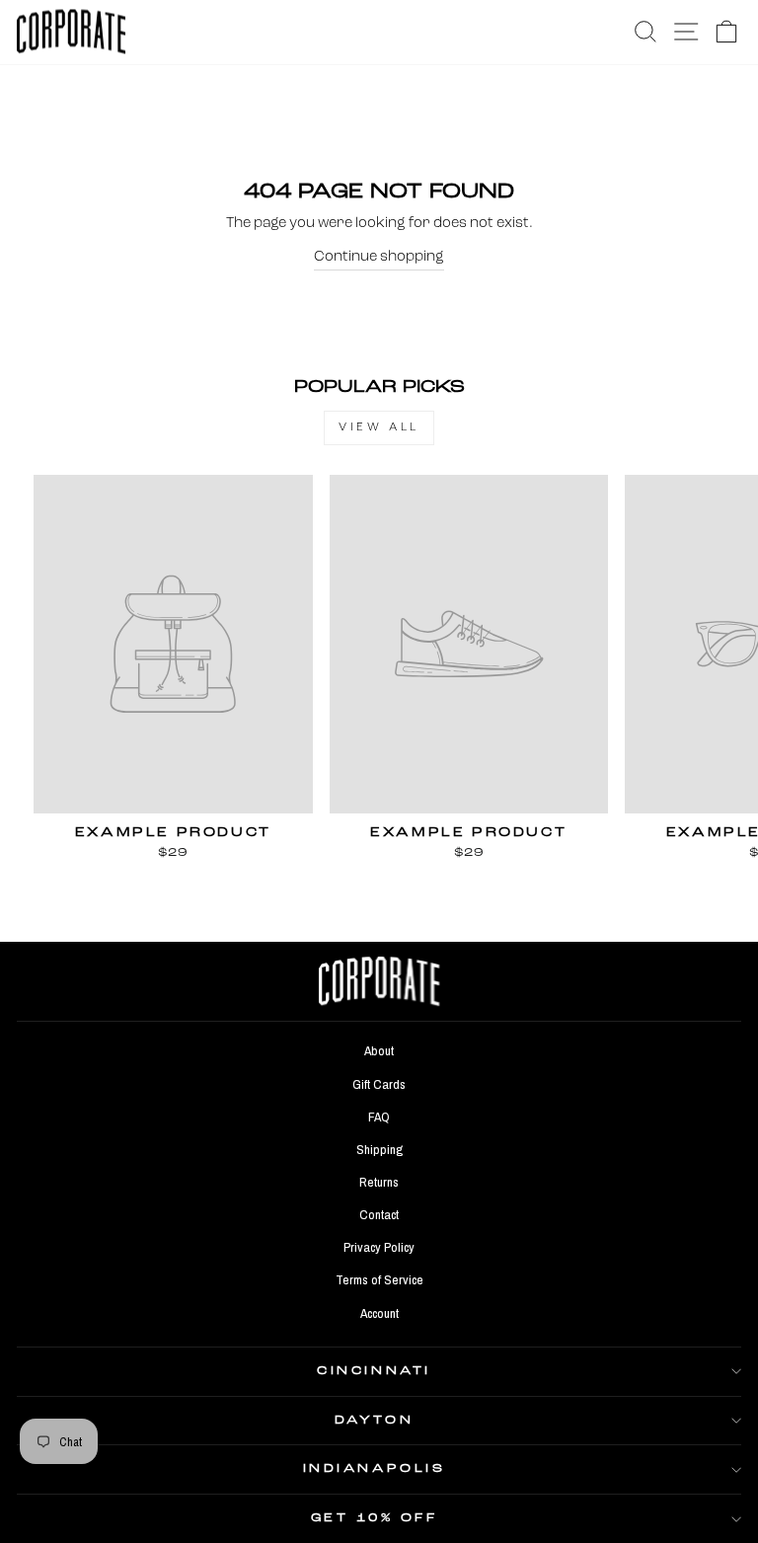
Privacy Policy (379, 1247)
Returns (379, 1182)
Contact (379, 1214)
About (379, 1050)
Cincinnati (373, 1371)
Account (379, 1313)
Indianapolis (374, 1469)
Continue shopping (379, 257)
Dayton (374, 1421)
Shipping (379, 1149)
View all (379, 427)
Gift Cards (379, 1084)
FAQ (379, 1116)
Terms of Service (379, 1279)
